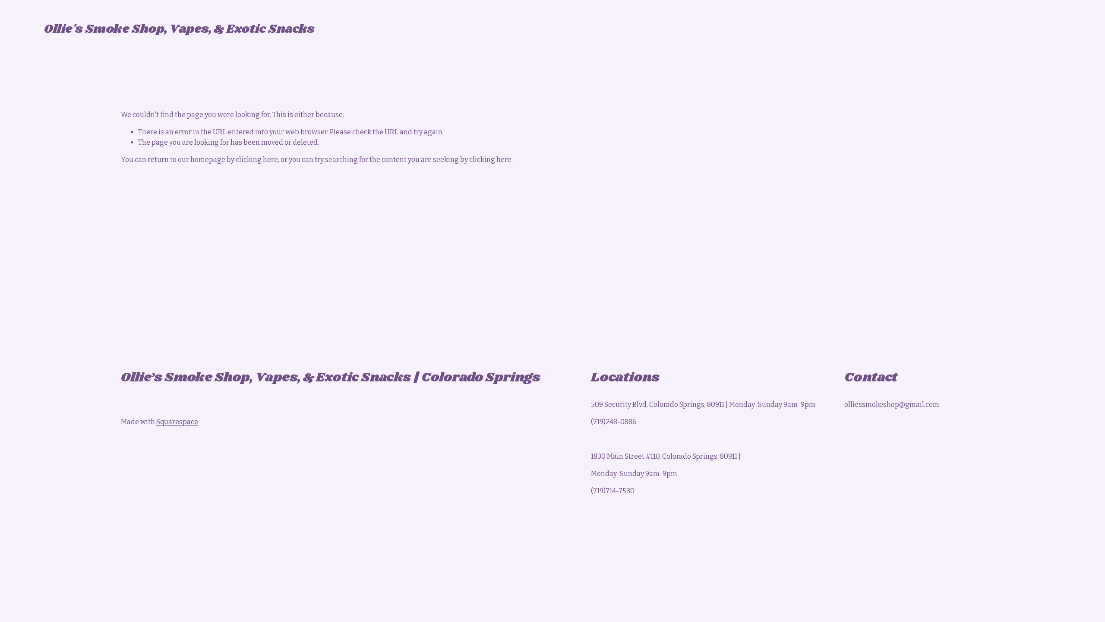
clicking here (257, 160)
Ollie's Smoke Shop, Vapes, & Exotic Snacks (179, 29)
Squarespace (177, 422)
